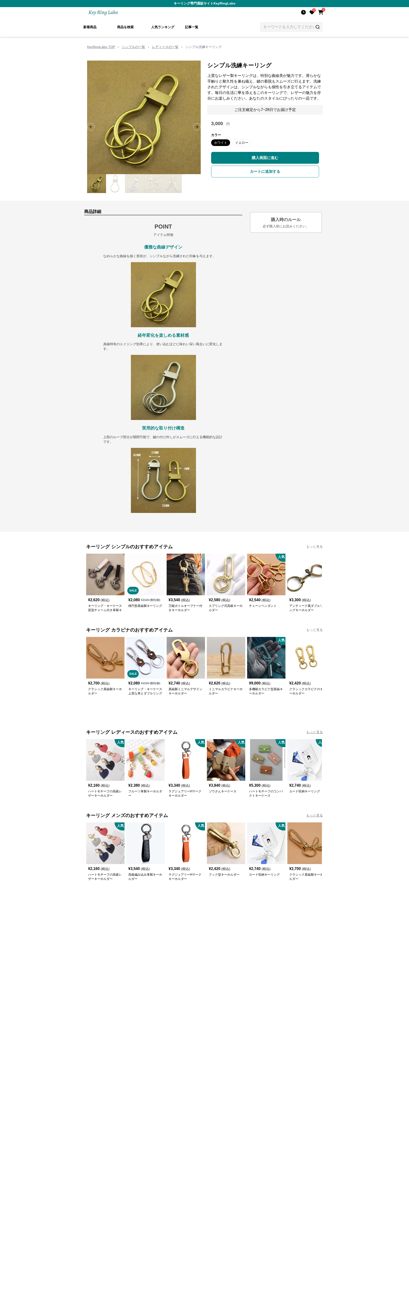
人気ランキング (162, 27)
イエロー (241, 143)
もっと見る (314, 546)
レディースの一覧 (165, 47)
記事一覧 (191, 27)
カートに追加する (265, 171)
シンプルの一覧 (133, 47)
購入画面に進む (265, 158)
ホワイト (220, 143)
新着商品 (90, 27)
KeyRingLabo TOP (101, 47)
